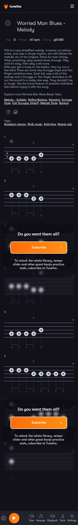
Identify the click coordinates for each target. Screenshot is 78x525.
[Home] (16, 7)
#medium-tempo (15, 124)
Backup (64, 103)
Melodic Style (48, 103)
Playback (52, 520)
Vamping (54, 99)
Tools (62, 520)
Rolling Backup (37, 99)
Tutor (31, 520)
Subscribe (39, 247)
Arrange (40, 520)
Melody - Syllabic (15, 99)
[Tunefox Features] (7, 112)
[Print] (16, 112)
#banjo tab (65, 124)
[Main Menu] (72, 6)
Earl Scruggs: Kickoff (25, 103)
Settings (71, 520)
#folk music (34, 124)
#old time (50, 124)
